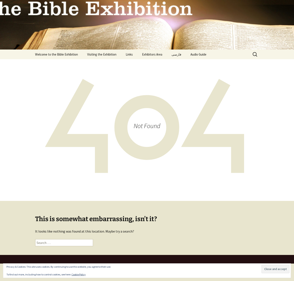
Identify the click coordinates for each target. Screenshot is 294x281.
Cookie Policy (78, 274)
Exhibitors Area (152, 54)
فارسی (176, 54)
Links (129, 54)
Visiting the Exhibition (101, 54)
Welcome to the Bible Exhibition (56, 54)
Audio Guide (198, 54)
